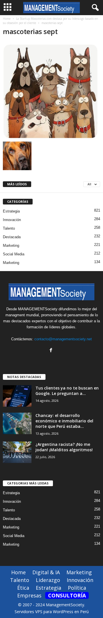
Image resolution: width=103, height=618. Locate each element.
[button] (94, 7)
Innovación (12, 220)
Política (77, 587)
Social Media (13, 254)
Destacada (12, 237)
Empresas (29, 595)
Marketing (11, 245)
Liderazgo (48, 580)
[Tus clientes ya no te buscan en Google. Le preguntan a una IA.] (17, 396)
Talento (9, 228)
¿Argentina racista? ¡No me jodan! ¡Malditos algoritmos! (64, 447)
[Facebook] (51, 351)
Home (7, 19)
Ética (23, 587)
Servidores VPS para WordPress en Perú (52, 611)
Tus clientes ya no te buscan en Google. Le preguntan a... (67, 390)
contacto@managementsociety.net (63, 339)
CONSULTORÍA (67, 595)
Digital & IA (46, 572)
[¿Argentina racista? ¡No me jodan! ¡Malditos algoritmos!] (17, 452)
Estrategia (11, 211)
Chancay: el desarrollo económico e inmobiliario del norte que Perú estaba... (64, 421)
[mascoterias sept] (51, 90)
